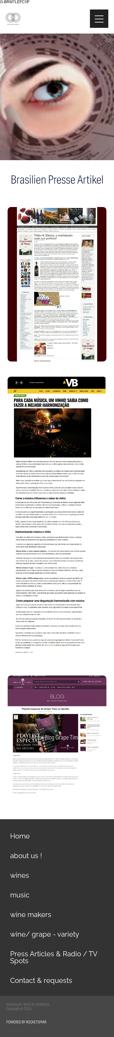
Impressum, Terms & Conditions (27, 1004)
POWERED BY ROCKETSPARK (26, 1022)
